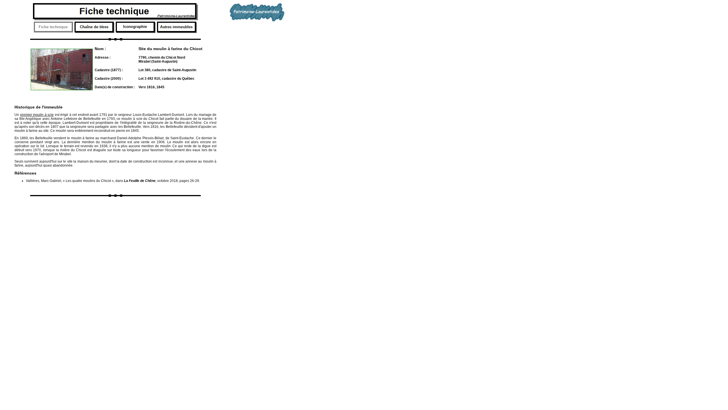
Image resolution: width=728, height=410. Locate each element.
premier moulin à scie (37, 115)
